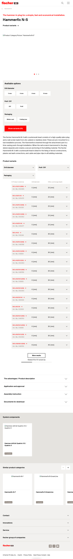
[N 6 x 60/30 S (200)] (7, 280)
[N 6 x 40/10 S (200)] (7, 252)
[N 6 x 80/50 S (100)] (7, 317)
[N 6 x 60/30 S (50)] (7, 289)
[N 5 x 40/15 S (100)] (7, 206)
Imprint (20, 555)
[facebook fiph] (54, 546)
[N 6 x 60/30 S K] (7, 298)
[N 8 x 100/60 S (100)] (7, 345)
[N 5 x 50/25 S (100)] (7, 215)
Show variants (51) (15, 128)
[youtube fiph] (57, 546)
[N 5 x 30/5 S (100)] (7, 187)
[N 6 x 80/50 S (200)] (7, 326)
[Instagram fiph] (50, 546)
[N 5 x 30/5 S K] (7, 197)
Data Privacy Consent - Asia (41, 555)
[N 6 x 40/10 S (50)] (7, 261)
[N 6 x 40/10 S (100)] (7, 243)
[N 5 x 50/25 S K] (7, 224)
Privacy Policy (27, 555)
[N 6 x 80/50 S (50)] (7, 335)
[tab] (34, 74)
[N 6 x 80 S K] (7, 308)
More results (36, 355)
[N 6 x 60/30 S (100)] (7, 271)
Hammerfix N (8, 8)
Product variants (9, 25)
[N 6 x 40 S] (7, 234)
